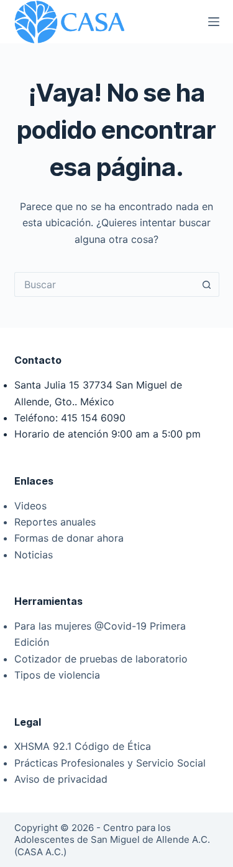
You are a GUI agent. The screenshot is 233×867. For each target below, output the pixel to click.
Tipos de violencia (57, 675)
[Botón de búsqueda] (206, 284)
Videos (30, 506)
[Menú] (213, 21)
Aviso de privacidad (60, 779)
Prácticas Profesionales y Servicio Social (110, 763)
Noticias (33, 554)
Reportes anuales (55, 522)
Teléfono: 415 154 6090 (70, 417)
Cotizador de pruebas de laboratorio (101, 659)
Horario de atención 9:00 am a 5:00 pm (107, 434)
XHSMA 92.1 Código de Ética (82, 746)
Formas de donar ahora (69, 538)
